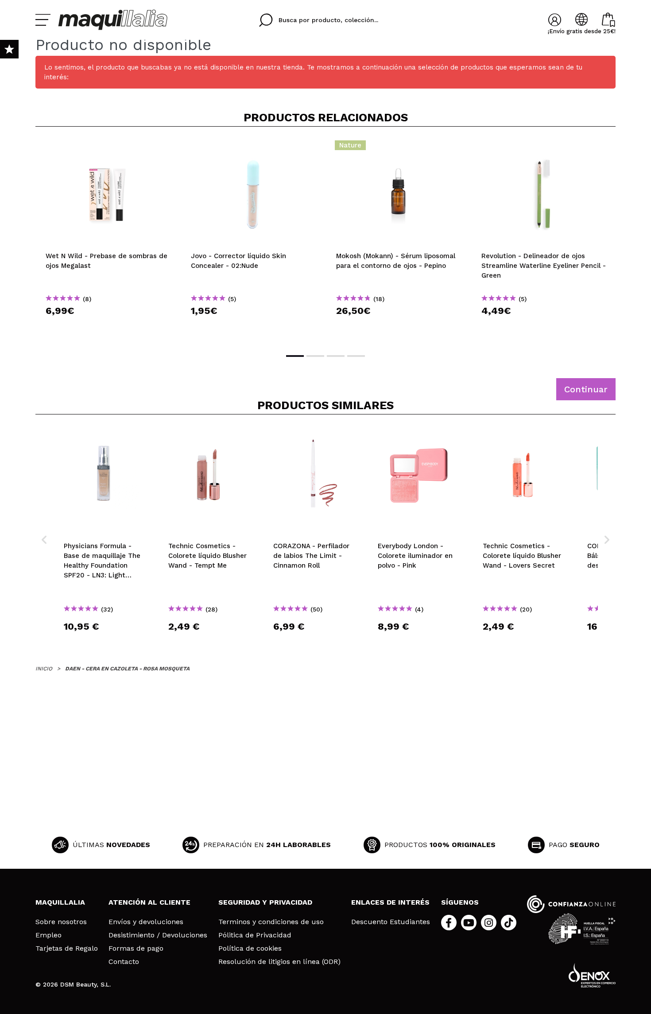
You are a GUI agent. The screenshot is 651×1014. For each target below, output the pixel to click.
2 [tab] (315, 356)
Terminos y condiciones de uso (271, 921)
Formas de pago (135, 948)
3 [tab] (336, 356)
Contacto (123, 961)
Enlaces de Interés (390, 902)
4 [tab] (356, 356)
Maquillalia (60, 902)
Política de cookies (250, 948)
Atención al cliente (149, 902)
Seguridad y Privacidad (265, 902)
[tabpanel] (108, 239)
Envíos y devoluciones (145, 921)
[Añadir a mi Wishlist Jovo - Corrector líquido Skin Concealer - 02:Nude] (253, 148)
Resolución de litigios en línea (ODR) (279, 961)
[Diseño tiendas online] (592, 975)
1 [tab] (295, 356)
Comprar (108, 326)
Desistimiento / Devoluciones (157, 935)
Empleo (48, 935)
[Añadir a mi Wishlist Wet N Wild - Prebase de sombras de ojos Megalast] (108, 148)
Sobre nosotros (61, 921)
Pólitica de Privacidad (254, 935)
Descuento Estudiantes (390, 921)
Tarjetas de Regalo (66, 948)
